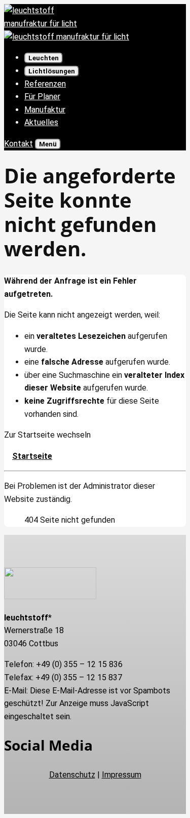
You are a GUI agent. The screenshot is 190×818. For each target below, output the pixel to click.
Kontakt (18, 143)
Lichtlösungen (51, 71)
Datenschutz (72, 775)
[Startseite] (66, 37)
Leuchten (43, 58)
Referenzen (45, 84)
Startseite (32, 456)
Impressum (121, 775)
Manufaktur (44, 109)
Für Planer (42, 96)
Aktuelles (41, 122)
